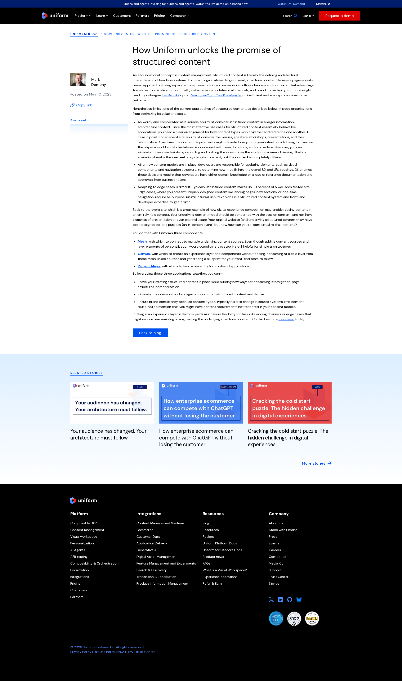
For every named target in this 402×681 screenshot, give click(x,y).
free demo (286, 319)
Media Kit (276, 563)
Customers (78, 590)
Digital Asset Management (157, 556)
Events (274, 543)
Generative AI (147, 550)
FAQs (206, 563)
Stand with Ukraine (283, 530)
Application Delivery (152, 543)
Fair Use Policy (104, 652)
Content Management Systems (160, 523)
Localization (79, 570)
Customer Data (148, 536)
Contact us (277, 556)
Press (273, 536)
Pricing (75, 583)
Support (275, 570)
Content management (87, 530)
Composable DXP (83, 523)
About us (276, 523)
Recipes (209, 536)
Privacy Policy (80, 652)
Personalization (82, 543)
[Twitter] (271, 599)
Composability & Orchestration (94, 563)
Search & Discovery (152, 570)
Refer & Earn (212, 583)
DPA (130, 652)
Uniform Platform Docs (220, 543)
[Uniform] (55, 15)
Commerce (145, 530)
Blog (206, 523)
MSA (120, 652)
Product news (213, 556)
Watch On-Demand (291, 4)
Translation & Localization (156, 577)
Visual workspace (83, 536)
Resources (211, 530)
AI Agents (77, 550)
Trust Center (279, 577)
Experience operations (220, 577)
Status (274, 583)
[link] (339, 16)
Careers (275, 550)
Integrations (79, 577)
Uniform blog (84, 34)
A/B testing (79, 556)
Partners (77, 597)
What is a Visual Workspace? (225, 570)
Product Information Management (162, 583)
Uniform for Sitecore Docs (222, 550)
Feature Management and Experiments (166, 563)
